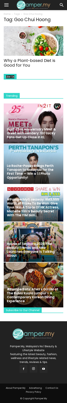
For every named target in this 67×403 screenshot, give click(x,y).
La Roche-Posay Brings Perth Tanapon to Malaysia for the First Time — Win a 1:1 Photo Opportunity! (30, 172)
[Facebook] (23, 369)
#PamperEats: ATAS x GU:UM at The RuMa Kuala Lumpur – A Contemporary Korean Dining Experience (32, 295)
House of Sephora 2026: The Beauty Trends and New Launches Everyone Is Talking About (31, 250)
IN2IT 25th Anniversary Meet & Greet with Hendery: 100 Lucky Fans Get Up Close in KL (31, 133)
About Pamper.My (15, 388)
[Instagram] (33, 369)
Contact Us (51, 388)
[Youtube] (43, 369)
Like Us (10, 76)
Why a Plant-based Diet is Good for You (29, 63)
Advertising (35, 388)
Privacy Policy (33, 391)
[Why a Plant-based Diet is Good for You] (33, 41)
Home (7, 14)
